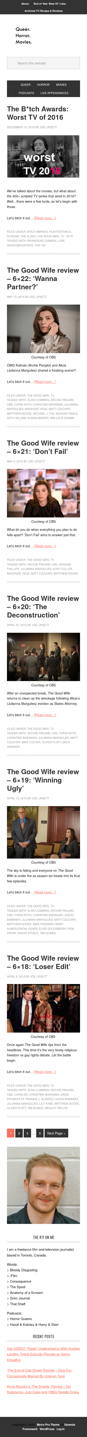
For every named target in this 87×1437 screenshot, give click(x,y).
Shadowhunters (20, 245)
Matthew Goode (19, 413)
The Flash (28, 236)
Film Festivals (60, 231)
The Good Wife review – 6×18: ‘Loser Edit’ (43, 962)
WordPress (47, 1429)
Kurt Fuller (62, 569)
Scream (13, 236)
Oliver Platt (51, 742)
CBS (10, 404)
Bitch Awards (37, 231)
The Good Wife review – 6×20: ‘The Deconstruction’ (43, 606)
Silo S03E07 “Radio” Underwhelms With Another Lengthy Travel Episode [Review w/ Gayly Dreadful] (43, 1354)
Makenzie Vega (36, 409)
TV (52, 395)
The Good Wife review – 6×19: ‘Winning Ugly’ (43, 779)
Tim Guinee (48, 933)
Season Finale (67, 413)
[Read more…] (45, 218)
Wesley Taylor (56, 1108)
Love (61, 240)
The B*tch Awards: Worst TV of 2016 (38, 113)
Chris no (21, 1094)
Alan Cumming (38, 400)
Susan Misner (38, 418)
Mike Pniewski (43, 924)
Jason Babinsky (66, 1099)
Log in (60, 1429)
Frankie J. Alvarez (39, 1099)
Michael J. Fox (43, 413)
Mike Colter (31, 742)
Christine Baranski (48, 404)
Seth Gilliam (16, 418)
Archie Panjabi (62, 400)
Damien (50, 240)
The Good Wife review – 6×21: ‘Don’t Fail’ (43, 447)
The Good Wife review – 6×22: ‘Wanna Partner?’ (43, 278)
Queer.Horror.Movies (43, 35)
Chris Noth (23, 404)
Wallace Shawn (62, 418)
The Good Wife (48, 236)
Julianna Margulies (36, 569)
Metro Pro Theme (48, 1424)
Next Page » (56, 1133)
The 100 (40, 245)
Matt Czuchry (59, 409)
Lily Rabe (46, 1103)
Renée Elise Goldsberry (47, 928)
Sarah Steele (28, 933)
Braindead (35, 240)
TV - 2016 (67, 236)
